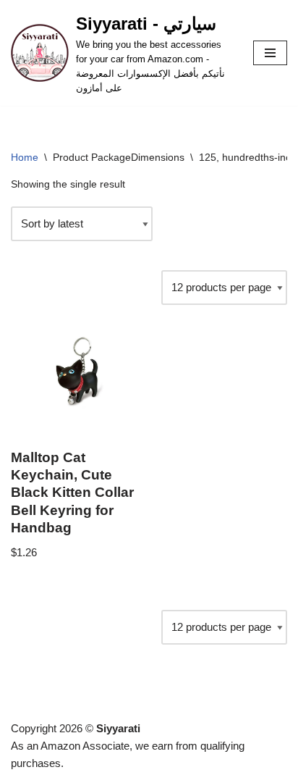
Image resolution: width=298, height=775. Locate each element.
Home (24, 157)
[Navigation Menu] (270, 53)
